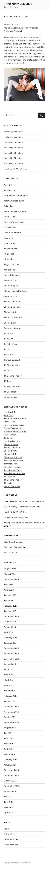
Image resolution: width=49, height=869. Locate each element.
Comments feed (11, 839)
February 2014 (10, 760)
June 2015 (8, 675)
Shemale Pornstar (12, 301)
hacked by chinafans (13, 132)
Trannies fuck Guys (13, 470)
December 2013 (11, 770)
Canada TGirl (10, 227)
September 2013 (12, 786)
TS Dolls (8, 370)
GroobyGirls (9, 238)
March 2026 (9, 574)
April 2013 (8, 812)
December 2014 (11, 706)
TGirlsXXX (8, 339)
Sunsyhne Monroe (12, 328)
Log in (7, 829)
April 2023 (9, 590)
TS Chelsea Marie (12, 365)
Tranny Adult (18, 4)
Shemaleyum (10, 323)
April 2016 (8, 632)
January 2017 (10, 611)
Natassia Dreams (12, 275)
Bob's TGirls (9, 217)
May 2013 (8, 807)
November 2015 (11, 653)
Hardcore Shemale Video (15, 431)
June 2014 (8, 738)
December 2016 (11, 616)
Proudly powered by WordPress (17, 863)
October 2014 (10, 717)
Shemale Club (10, 280)
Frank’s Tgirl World (12, 233)
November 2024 (11, 579)
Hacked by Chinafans (13, 142)
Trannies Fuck (10, 344)
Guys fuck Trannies (13, 467)
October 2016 (10, 622)
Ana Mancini (9, 190)
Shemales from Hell (13, 317)
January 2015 (10, 701)
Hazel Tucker (10, 243)
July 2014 (8, 733)
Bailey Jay (8, 206)
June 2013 (8, 802)
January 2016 (10, 643)
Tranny (7, 349)
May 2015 (8, 680)
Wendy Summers (12, 486)
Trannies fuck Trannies (14, 473)
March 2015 (9, 691)
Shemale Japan (11, 286)
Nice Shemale (10, 552)
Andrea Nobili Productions (16, 195)
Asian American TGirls (14, 201)
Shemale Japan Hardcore (15, 291)
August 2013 (10, 791)
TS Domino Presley (13, 376)
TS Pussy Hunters (12, 386)
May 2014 (8, 744)
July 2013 (8, 797)
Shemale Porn (10, 296)
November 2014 (11, 712)
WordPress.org (11, 845)
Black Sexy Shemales (14, 542)
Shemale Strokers (12, 307)
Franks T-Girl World (13, 428)
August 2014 (10, 728)
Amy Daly (8, 185)
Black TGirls (9, 422)
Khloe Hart (9, 254)
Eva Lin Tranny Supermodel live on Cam (22, 507)
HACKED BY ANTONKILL (15, 169)
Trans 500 (8, 354)
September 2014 (12, 722)
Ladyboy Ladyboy (12, 441)
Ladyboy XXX (10, 412)
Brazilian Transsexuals (14, 222)
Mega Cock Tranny (12, 264)
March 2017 (9, 600)
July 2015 (8, 669)
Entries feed (9, 834)
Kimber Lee (9, 259)
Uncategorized (11, 397)
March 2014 (9, 754)
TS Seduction (10, 392)
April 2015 (8, 685)
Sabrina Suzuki (26, 44)
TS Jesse (8, 381)
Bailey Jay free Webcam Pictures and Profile (24, 501)
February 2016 (10, 638)
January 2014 (10, 765)
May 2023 (8, 584)
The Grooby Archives (13, 460)
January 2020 (10, 595)
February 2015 (10, 696)
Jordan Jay (8, 438)
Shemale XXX (10, 312)
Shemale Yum (10, 451)
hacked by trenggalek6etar (16, 517)
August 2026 (10, 569)
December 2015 (11, 648)
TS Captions (9, 476)
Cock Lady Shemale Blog (15, 547)
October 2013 (10, 781)
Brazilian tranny (25, 40)
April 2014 (8, 749)
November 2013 (11, 775)
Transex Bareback (12, 360)
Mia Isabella (9, 270)
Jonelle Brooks (10, 249)
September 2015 (12, 659)
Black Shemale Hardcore (15, 211)
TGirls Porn (9, 333)
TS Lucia (8, 483)
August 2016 (10, 627)
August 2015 (10, 664)
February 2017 (10, 606)
